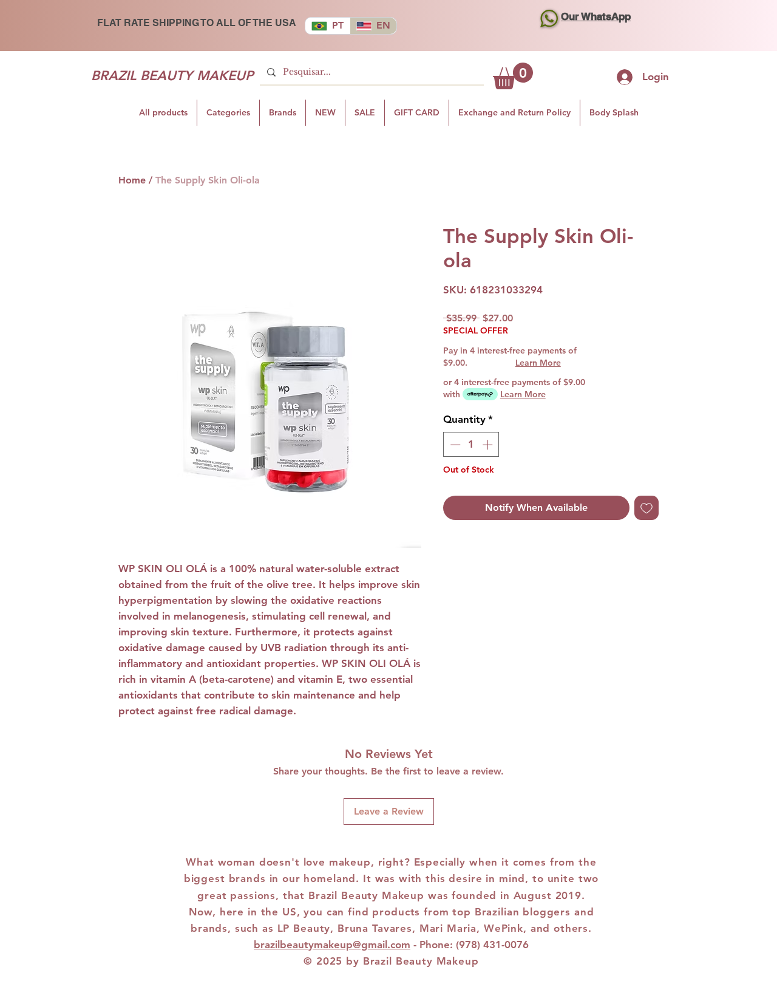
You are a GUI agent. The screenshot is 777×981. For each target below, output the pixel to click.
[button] (513, 76)
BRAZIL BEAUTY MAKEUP (172, 75)
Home (132, 180)
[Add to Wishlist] (646, 508)
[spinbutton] (471, 444)
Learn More (538, 362)
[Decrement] (454, 444)
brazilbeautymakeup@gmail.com (332, 944)
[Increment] (489, 444)
